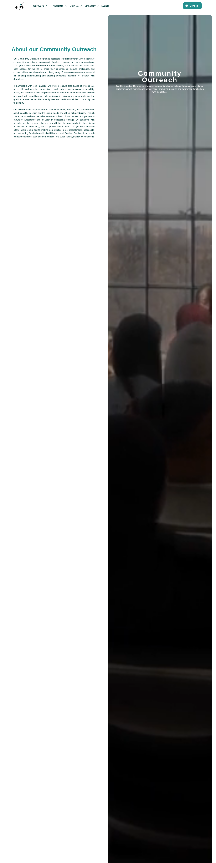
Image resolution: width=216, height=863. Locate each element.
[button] (40, 6)
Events (105, 6)
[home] (20, 6)
